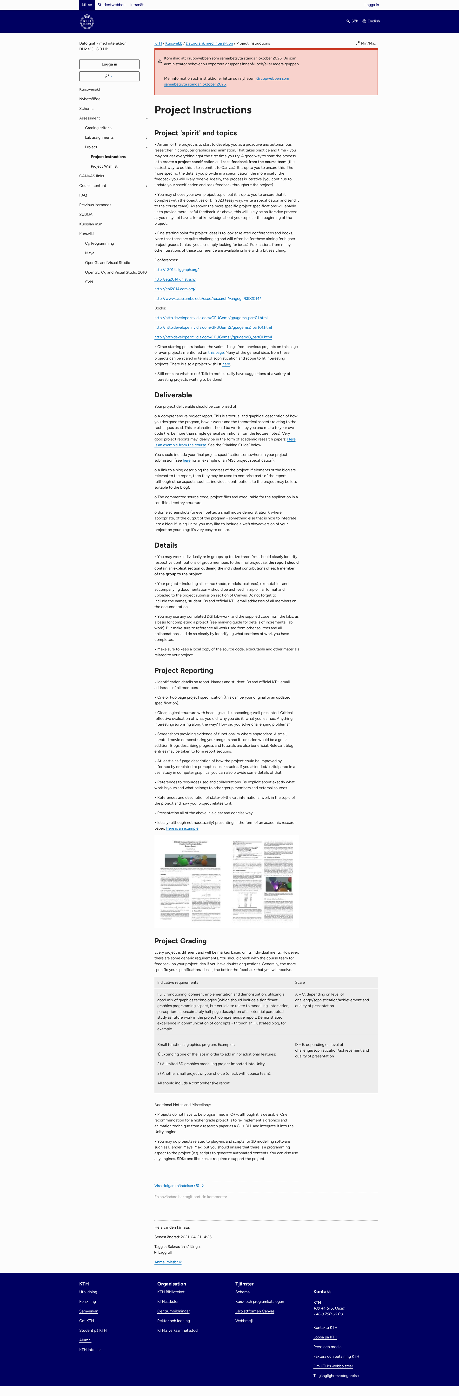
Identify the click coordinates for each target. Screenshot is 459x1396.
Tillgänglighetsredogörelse (336, 1375)
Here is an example (182, 828)
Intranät (137, 4)
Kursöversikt (89, 89)
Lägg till (165, 1252)
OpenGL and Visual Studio (107, 262)
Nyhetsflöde (89, 99)
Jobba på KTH (325, 1337)
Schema (86, 108)
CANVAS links (91, 176)
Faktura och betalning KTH (336, 1356)
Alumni (85, 1340)
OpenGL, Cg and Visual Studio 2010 (116, 272)
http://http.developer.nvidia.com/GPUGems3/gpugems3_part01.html (213, 337)
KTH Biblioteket (171, 1292)
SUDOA (86, 214)
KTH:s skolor (168, 1301)
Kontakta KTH (325, 1327)
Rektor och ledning (173, 1320)
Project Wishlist (104, 166)
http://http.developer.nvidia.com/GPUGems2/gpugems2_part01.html (213, 327)
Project (91, 147)
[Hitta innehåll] (109, 76)
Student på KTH (93, 1330)
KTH (158, 43)
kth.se (87, 4)
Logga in (372, 4)
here (226, 364)
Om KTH (86, 1320)
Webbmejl (244, 1320)
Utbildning (88, 1292)
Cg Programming (99, 243)
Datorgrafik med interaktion (209, 43)
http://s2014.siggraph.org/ (176, 269)
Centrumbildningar (173, 1311)
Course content (92, 185)
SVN (89, 282)
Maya (89, 253)
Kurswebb (173, 43)
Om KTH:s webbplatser (333, 1366)
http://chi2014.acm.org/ (174, 289)
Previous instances (95, 205)
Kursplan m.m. (91, 224)
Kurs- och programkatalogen (259, 1301)
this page (216, 352)
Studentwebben (112, 4)
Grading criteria (98, 127)
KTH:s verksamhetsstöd (177, 1330)
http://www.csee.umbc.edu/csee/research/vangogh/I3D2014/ (207, 298)
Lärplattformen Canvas (254, 1311)
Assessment (89, 118)
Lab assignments (99, 137)
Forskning (87, 1301)
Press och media (327, 1346)
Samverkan (88, 1311)
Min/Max (368, 43)
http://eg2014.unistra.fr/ (175, 279)
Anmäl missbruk (168, 1262)
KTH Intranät (90, 1349)
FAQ (83, 195)
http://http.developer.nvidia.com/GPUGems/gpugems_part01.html (211, 317)
